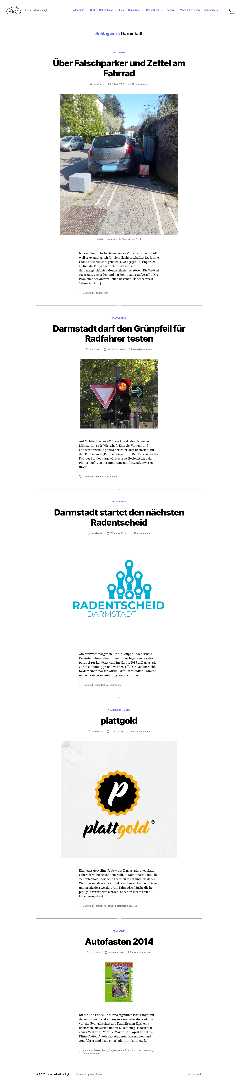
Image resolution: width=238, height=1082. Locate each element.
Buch (93, 10)
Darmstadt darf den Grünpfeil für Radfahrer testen (119, 333)
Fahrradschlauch (103, 905)
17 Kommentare (142, 533)
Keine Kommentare (142, 349)
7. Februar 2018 (118, 533)
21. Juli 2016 (116, 731)
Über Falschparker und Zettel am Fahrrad (119, 68)
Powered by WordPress (89, 1074)
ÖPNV (86, 1053)
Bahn (104, 1050)
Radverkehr (152, 10)
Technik (169, 10)
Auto (85, 1050)
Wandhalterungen (190, 10)
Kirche (137, 1050)
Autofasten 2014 (119, 941)
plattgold (119, 720)
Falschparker (101, 292)
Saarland (94, 1053)
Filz (114, 905)
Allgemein (78, 10)
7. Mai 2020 (118, 84)
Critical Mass (106, 10)
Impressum (209, 10)
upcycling (132, 905)
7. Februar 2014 (116, 952)
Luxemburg (147, 1050)
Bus (110, 1050)
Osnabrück (134, 10)
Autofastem (95, 1050)
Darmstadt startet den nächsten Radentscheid (119, 517)
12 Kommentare (140, 84)
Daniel (101, 84)
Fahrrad (129, 1050)
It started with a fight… (59, 1074)
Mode (127, 710)
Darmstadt (88, 292)
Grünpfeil (99, 476)
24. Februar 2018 (116, 349)
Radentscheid (102, 685)
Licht (122, 10)
